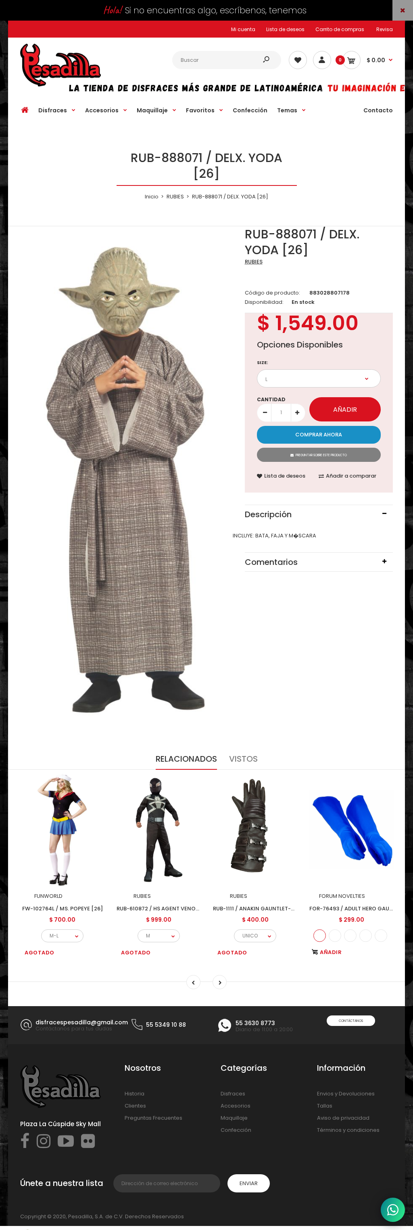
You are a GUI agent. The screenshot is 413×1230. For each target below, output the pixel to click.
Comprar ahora (318, 434)
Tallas (324, 1106)
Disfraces (233, 1093)
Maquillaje (234, 1118)
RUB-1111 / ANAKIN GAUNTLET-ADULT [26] (266, 908)
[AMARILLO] (350, 935)
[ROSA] (381, 935)
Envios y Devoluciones (346, 1093)
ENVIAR (249, 1183)
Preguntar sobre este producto (321, 455)
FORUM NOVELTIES (342, 896)
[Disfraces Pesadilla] (60, 84)
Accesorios (235, 1106)
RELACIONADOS (186, 759)
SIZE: (262, 362)
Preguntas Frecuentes (153, 1118)
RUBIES (254, 261)
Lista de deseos (285, 29)
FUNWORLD (48, 896)
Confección (236, 1130)
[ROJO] (335, 935)
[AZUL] (319, 935)
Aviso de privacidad (343, 1118)
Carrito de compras (339, 29)
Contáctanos (351, 1021)
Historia (134, 1093)
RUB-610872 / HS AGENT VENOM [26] (165, 908)
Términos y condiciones (348, 1130)
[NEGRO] (365, 935)
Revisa (384, 29)
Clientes (135, 1106)
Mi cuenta (243, 29)
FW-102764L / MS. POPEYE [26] (62, 908)
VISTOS (243, 759)
